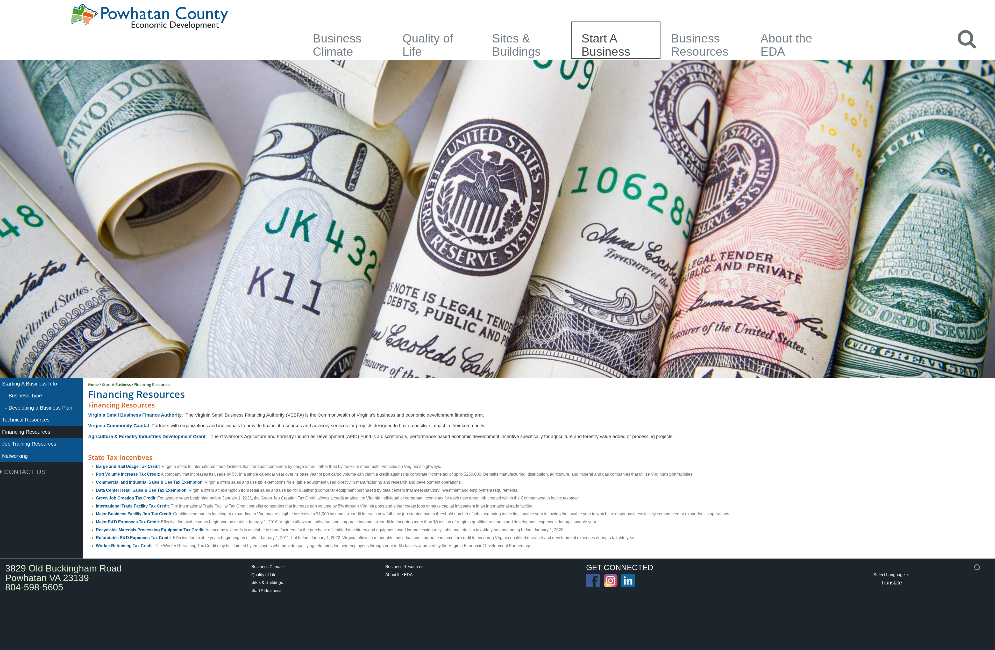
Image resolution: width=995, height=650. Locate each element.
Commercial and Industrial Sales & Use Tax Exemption (149, 482)
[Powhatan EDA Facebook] (593, 580)
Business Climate (337, 45)
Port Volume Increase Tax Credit (127, 474)
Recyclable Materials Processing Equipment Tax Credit (149, 530)
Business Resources (699, 45)
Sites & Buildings (516, 45)
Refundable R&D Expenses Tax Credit (133, 537)
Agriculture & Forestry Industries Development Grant (146, 436)
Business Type (25, 395)
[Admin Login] (971, 567)
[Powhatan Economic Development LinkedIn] (663, 580)
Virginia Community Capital (118, 425)
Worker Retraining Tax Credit (124, 546)
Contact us (24, 471)
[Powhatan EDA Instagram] (610, 580)
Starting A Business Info (29, 384)
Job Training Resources (29, 444)
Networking (15, 456)
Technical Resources (25, 420)
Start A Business (605, 45)
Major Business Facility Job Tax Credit (133, 514)
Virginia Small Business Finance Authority (135, 415)
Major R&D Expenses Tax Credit (127, 522)
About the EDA (786, 45)
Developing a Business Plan (40, 408)
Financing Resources (26, 432)
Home (93, 385)
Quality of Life (427, 45)
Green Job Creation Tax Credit (125, 498)
